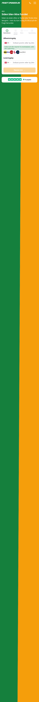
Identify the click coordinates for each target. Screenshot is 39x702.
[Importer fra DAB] (11, 52)
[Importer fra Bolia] (24, 52)
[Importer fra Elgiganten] (18, 52)
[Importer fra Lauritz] (15, 52)
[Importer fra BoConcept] (21, 52)
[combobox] (23, 43)
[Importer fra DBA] (8, 52)
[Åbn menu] (34, 3)
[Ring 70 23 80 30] (29, 3)
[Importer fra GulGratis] (5, 52)
